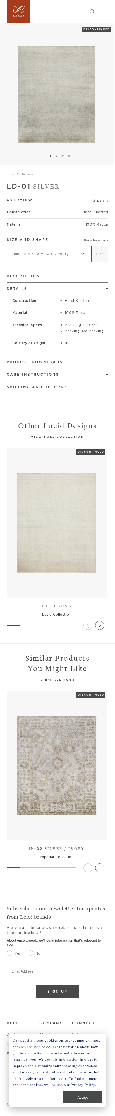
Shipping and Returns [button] (37, 387)
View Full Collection (57, 437)
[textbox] (48, 254)
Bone (57, 605)
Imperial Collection (57, 857)
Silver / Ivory (57, 848)
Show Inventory (96, 240)
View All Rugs (57, 679)
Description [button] (23, 276)
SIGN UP (57, 991)
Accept (82, 1097)
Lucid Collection (20, 174)
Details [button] (17, 289)
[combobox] (48, 254)
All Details (100, 200)
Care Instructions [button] (33, 374)
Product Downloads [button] (35, 362)
